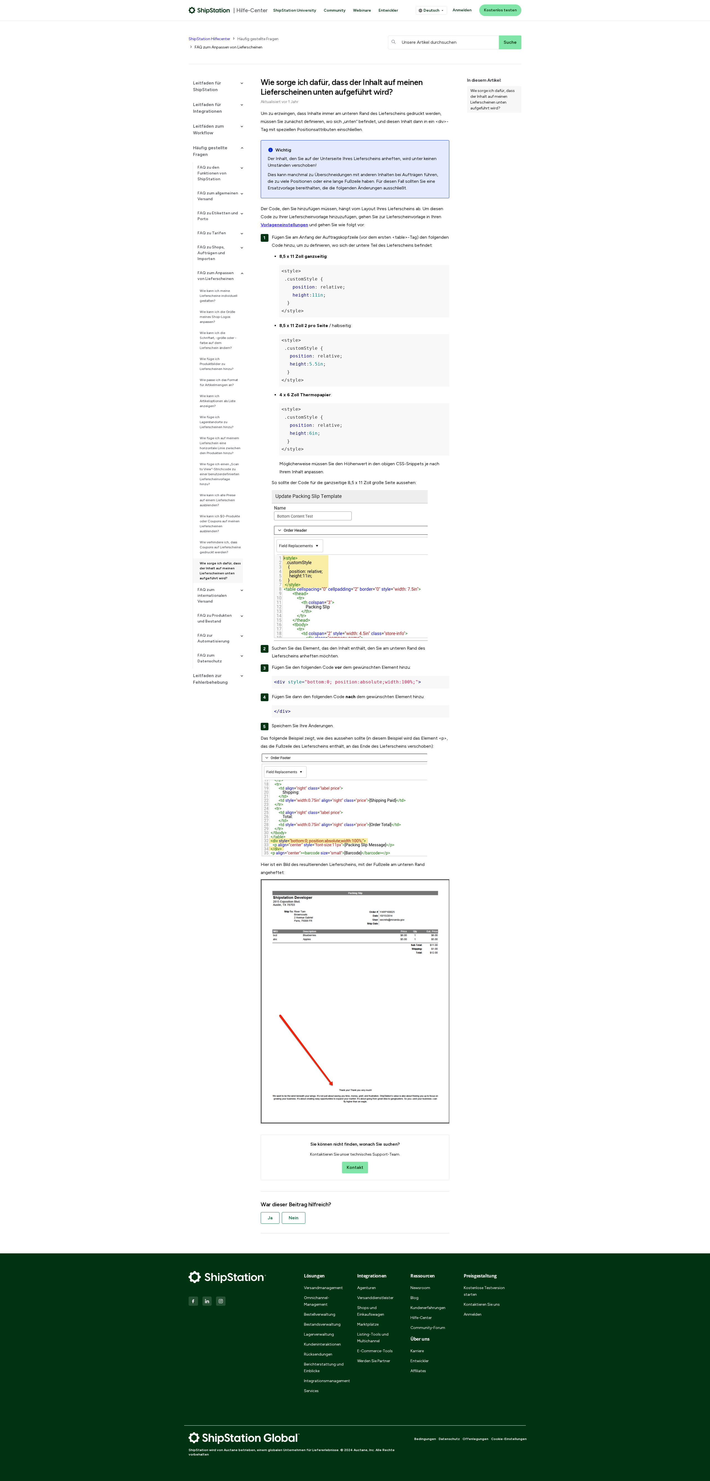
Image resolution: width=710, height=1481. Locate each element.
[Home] (209, 10)
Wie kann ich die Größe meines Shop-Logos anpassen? (217, 317)
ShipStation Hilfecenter (209, 39)
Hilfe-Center (421, 1317)
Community (335, 10)
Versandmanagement (323, 1287)
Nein (293, 1217)
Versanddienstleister (375, 1297)
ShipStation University (294, 10)
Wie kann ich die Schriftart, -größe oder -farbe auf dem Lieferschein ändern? (218, 340)
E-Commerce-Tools (375, 1351)
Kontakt (355, 1167)
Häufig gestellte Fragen (257, 39)
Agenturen (366, 1287)
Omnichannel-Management (316, 1301)
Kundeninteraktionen (322, 1344)
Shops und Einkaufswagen (370, 1311)
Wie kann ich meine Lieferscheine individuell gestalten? (218, 296)
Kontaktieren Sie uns (482, 1304)
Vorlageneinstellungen (284, 224)
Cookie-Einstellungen (509, 1439)
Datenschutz (449, 1439)
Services (311, 1391)
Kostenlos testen (500, 10)
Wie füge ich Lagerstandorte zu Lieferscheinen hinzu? (217, 422)
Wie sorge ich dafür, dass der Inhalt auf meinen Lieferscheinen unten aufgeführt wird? (220, 570)
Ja (270, 1217)
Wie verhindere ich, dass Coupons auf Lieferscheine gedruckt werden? (220, 547)
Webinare (362, 10)
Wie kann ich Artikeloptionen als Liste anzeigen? (217, 401)
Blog (414, 1297)
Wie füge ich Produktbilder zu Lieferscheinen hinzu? (217, 364)
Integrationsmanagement (324, 1381)
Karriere (417, 1351)
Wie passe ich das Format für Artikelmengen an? (219, 382)
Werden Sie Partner (373, 1361)
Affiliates (418, 1371)
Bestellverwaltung (319, 1314)
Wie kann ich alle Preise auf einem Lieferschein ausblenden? (217, 500)
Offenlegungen (475, 1439)
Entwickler (388, 10)
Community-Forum (427, 1327)
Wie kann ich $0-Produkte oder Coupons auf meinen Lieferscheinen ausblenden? (220, 523)
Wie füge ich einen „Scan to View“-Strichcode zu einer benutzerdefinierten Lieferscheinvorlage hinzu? (219, 474)
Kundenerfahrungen (427, 1307)
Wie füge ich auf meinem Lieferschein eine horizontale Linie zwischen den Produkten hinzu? (220, 445)
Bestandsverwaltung (322, 1324)
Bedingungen (425, 1439)
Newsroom (420, 1287)
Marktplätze (368, 1324)
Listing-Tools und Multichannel (373, 1337)
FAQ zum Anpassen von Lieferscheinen (228, 47)
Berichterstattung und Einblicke (324, 1367)
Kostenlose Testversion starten (484, 1291)
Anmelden (462, 10)
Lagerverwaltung (319, 1334)
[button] (216, 86)
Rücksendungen (318, 1354)
